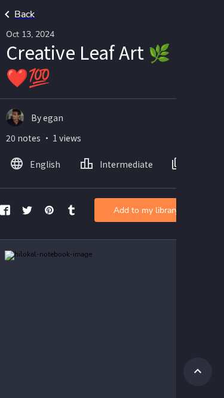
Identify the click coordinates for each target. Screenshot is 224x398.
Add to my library (146, 210)
